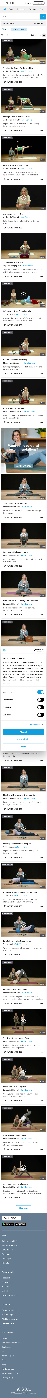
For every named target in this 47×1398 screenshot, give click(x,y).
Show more (23, 1208)
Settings (37, 23)
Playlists (5, 1263)
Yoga (11, 9)
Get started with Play (10, 1241)
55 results (5, 35)
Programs (6, 1254)
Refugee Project (9, 1323)
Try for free (39, 3)
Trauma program (9, 1315)
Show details (34, 725)
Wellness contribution (11, 1343)
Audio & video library (10, 1245)
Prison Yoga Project (10, 1310)
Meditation (21, 9)
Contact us (6, 1347)
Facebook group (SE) (10, 1295)
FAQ (3, 1351)
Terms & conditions (10, 1373)
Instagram (6, 1282)
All (4, 9)
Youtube (5, 1287)
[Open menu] (3, 3)
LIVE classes (7, 1250)
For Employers (8, 1369)
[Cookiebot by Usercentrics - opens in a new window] (33, 650)
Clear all (5, 29)
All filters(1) (10, 23)
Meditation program (10, 1319)
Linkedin (5, 1291)
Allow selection (23, 739)
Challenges (6, 1259)
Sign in (28, 3)
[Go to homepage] (10, 3)
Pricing (5, 1338)
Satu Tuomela (18, 29)
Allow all (23, 732)
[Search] (43, 16)
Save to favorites (14, 82)
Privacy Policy (7, 1378)
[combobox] (34, 35)
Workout (32, 9)
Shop (4, 1360)
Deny (23, 746)
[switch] (40, 700)
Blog (4, 1365)
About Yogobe (8, 1356)
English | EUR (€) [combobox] (10, 1218)
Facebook (6, 1278)
